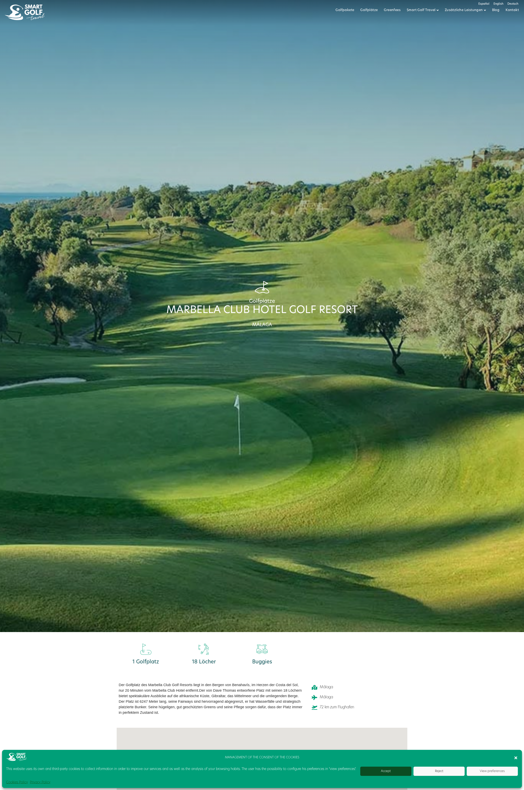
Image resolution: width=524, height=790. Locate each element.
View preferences (492, 771)
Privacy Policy (40, 782)
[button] (516, 758)
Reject (439, 771)
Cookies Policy (17, 782)
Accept (386, 771)
